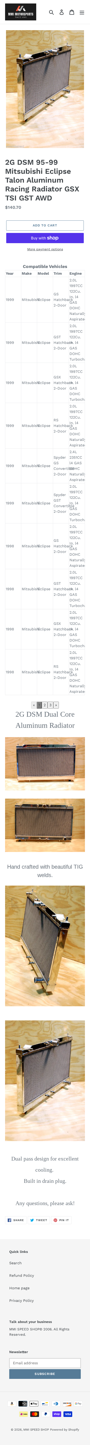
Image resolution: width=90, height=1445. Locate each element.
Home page (19, 1288)
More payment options (45, 249)
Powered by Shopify (64, 1429)
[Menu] (82, 12)
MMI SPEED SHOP (36, 1429)
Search (15, 1263)
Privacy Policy (21, 1300)
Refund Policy (21, 1275)
